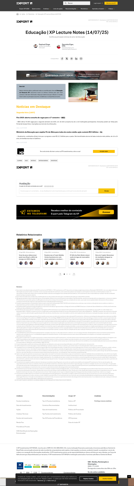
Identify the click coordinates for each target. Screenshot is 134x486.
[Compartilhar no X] (67, 59)
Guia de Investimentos (23, 405)
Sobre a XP (72, 401)
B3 (21, 472)
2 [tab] (67, 274)
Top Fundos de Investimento (51, 414)
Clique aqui (104, 151)
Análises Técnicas (22, 414)
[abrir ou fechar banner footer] (129, 476)
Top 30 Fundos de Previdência (52, 418)
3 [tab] (70, 274)
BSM (27, 472)
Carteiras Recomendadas (50, 405)
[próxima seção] (74, 274)
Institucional (72, 405)
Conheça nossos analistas (103, 401)
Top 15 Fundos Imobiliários (51, 401)
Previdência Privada (23, 427)
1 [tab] (64, 274)
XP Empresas (72, 418)
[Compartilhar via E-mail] (81, 59)
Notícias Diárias (43, 160)
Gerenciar (40, 480)
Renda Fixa (20, 422)
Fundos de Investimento (24, 418)
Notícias (33, 160)
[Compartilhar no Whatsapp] (71, 59)
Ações (23, 14)
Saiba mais (50, 480)
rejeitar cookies (88, 478)
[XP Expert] (24, 3)
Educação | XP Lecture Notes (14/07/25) (49, 14)
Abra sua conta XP (111, 3)
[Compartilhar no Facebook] (62, 59)
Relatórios (31, 14)
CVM (35, 472)
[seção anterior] (60, 274)
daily (26, 160)
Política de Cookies (74, 414)
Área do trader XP (74, 422)
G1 (101, 132)
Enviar (107, 191)
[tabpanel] (28, 253)
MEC (63, 118)
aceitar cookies (107, 478)
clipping (19, 160)
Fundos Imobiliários (22, 401)
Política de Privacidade (76, 410)
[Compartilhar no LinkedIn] (76, 59)
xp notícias (54, 160)
